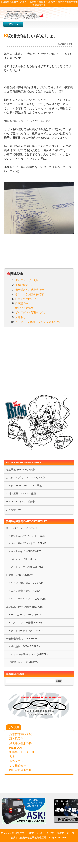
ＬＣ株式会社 (17, 765)
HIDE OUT (16, 747)
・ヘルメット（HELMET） (22, 559)
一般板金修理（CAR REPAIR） (23, 638)
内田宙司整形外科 (20, 770)
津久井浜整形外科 (20, 743)
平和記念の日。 (24, 284)
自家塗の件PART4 (25, 298)
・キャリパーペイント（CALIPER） (27, 598)
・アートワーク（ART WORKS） (26, 567)
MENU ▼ (13, 24)
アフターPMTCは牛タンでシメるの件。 (38, 321)
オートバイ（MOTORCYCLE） (23, 528)
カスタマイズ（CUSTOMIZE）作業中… (27, 477)
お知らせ (20, 317)
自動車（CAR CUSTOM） (20, 575)
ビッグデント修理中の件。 (30, 312)
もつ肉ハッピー (19, 761)
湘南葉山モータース (21, 752)
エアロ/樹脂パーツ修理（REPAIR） (25, 606)
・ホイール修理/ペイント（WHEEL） (27, 654)
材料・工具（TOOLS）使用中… (23, 493)
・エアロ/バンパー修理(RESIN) (25, 622)
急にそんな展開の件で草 (29, 294)
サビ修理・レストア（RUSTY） (23, 662)
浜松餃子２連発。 (25, 307)
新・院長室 (16, 738)
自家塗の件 (21, 303)
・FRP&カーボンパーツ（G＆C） (26, 614)
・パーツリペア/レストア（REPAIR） (28, 543)
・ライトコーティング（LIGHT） (26, 630)
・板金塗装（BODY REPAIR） (24, 646)
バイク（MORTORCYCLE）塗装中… (26, 485)
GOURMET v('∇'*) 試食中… (21, 501)
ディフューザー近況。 (28, 280)
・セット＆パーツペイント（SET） (27, 535)
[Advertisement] (39, 362)
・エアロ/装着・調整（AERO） (25, 590)
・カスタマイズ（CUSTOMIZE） (26, 551)
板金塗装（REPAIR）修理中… (22, 469)
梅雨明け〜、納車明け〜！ (30, 289)
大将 (12, 756)
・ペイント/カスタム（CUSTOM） (27, 582)
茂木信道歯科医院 (20, 734)
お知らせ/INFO (14, 509)
